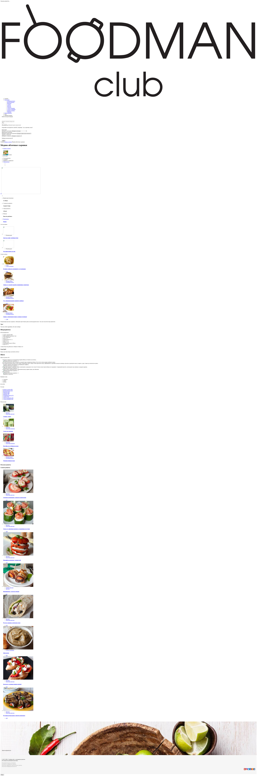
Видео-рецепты (10, 102)
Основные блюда (11, 101)
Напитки (9, 111)
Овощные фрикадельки (9, 460)
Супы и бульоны (11, 108)
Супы (7, 265)
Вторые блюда (9, 281)
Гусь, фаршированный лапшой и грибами (13, 300)
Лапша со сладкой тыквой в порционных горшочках (16, 284)
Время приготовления (7, 132)
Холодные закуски (10, 414)
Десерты (9, 107)
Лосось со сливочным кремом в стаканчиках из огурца (16, 528)
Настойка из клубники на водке (10, 446)
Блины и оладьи (11, 110)
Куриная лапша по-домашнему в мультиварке (14, 268)
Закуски (9, 105)
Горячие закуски (9, 587)
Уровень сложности (6, 134)
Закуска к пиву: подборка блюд (10, 237)
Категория (4, 129)
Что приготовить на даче (9, 251)
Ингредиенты (5, 125)
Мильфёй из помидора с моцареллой (12, 560)
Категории (7, 99)
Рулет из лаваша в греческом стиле (11, 622)
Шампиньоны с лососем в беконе (11, 591)
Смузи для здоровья (8, 431)
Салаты (9, 104)
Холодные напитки (10, 428)
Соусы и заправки (11, 109)
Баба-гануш (6, 653)
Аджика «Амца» (7, 416)
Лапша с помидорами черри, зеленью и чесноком (15, 316)
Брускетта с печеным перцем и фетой (12, 684)
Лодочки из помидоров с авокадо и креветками (14, 497)
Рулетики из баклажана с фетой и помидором (14, 715)
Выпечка (9, 103)
